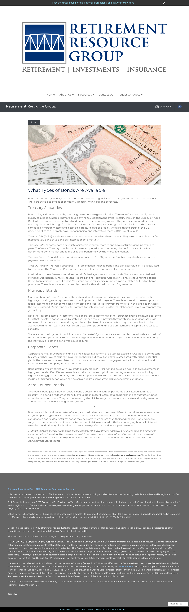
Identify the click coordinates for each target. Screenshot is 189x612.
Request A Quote (129, 94)
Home (51, 94)
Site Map (12, 594)
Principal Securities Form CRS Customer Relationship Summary (42, 489)
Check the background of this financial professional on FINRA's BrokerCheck (93, 2)
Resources (85, 94)
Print (34, 122)
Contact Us (105, 94)
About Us (65, 94)
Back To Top (176, 604)
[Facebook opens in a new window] (180, 107)
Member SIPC (126, 566)
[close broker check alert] (164, 2)
